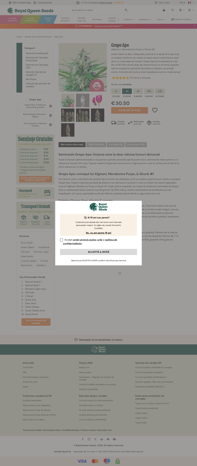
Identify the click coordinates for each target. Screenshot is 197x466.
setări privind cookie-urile (87, 239)
